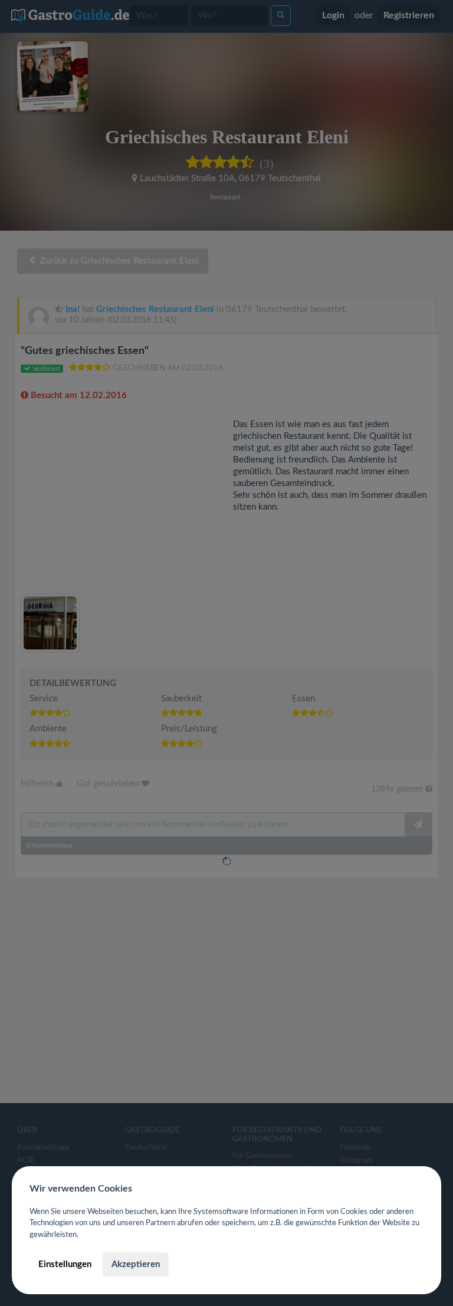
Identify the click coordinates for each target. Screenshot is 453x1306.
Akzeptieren (135, 1264)
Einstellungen (64, 1264)
